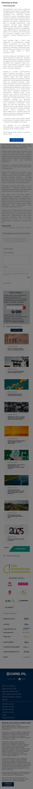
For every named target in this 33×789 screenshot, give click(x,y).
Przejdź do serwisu (16, 140)
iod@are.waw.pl (11, 111)
